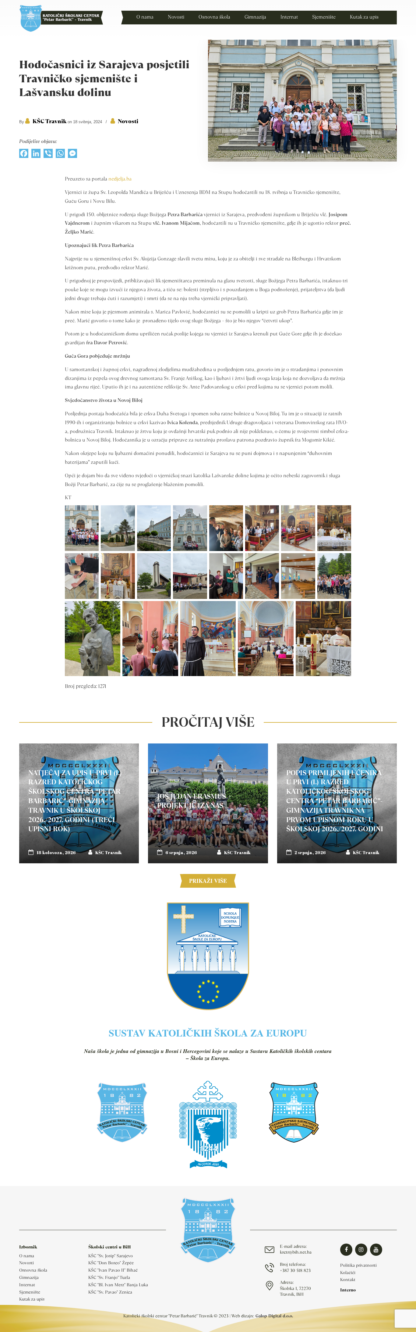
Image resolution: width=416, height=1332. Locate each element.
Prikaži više (208, 881)
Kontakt (347, 1279)
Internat (27, 1285)
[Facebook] (23, 155)
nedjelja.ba (120, 178)
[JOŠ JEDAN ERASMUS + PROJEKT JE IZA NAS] (208, 803)
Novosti (128, 121)
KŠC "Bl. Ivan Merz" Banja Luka (118, 1285)
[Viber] (48, 155)
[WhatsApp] (60, 155)
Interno (348, 1290)
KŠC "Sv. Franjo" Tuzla (109, 1277)
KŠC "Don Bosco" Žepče (111, 1263)
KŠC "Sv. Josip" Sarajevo (110, 1256)
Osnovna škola (33, 1270)
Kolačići (347, 1272)
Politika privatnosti (358, 1265)
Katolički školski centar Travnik (61, 18)
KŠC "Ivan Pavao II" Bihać (113, 1270)
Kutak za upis (31, 1299)
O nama (26, 1256)
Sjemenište (29, 1292)
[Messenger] (72, 155)
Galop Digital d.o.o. (274, 1316)
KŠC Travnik (49, 121)
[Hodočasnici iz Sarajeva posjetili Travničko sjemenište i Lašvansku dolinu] (302, 160)
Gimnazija (29, 1277)
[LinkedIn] (36, 155)
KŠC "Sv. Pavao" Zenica (110, 1292)
